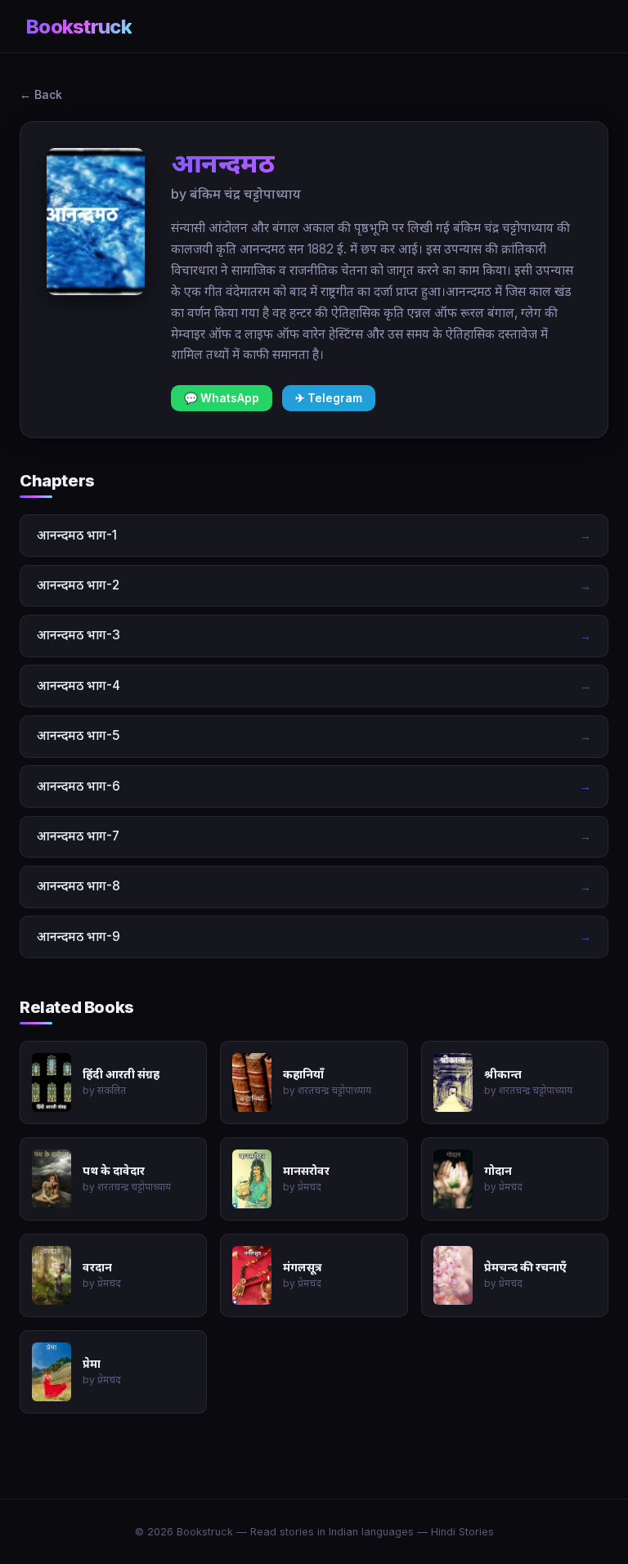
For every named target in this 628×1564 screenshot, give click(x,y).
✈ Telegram (328, 398)
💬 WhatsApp (221, 398)
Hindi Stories (462, 1532)
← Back (41, 94)
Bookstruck (79, 26)
